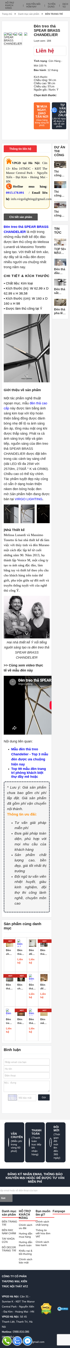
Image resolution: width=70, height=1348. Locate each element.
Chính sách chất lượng (42, 1223)
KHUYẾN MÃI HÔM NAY (33, 5)
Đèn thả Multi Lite (32, 986)
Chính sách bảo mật (25, 1261)
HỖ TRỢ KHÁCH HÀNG (9, 5)
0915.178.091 (15, 192)
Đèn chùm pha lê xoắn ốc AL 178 (21, 986)
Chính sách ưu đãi (25, 1226)
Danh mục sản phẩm (28, 14)
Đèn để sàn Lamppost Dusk (32, 952)
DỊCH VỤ (65, 5)
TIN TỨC (57, 230)
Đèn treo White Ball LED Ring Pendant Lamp (9, 1021)
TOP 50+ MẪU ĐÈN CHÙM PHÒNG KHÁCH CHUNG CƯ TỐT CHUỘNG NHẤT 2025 (60, 251)
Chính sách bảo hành (42, 1243)
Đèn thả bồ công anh (43, 952)
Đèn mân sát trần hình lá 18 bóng (43, 1021)
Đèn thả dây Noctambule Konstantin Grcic (32, 1021)
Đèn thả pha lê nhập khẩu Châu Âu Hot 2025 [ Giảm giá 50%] (60, 311)
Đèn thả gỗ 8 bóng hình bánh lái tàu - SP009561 (21, 1021)
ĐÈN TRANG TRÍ (54, 14)
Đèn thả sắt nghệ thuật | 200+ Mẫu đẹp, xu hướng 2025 (59, 291)
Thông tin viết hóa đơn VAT (43, 1233)
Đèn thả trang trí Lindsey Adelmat (21, 952)
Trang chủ (7, 14)
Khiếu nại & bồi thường (25, 1252)
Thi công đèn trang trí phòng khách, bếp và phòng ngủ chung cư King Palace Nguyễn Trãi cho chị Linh (60, 173)
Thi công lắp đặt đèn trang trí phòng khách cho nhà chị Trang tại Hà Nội (60, 193)
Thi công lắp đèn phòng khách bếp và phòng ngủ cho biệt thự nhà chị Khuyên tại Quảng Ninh (60, 213)
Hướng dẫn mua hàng (25, 1235)
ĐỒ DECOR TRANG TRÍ (9, 1249)
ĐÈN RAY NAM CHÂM (9, 1232)
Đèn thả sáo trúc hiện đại (9, 986)
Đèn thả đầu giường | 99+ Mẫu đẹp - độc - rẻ (60, 271)
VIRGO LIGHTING (28, 499)
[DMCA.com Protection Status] (46, 1309)
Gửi (44, 1097)
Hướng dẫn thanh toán (25, 1244)
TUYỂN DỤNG (51, 5)
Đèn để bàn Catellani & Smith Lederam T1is (44, 986)
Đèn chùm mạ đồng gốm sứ (9, 952)
